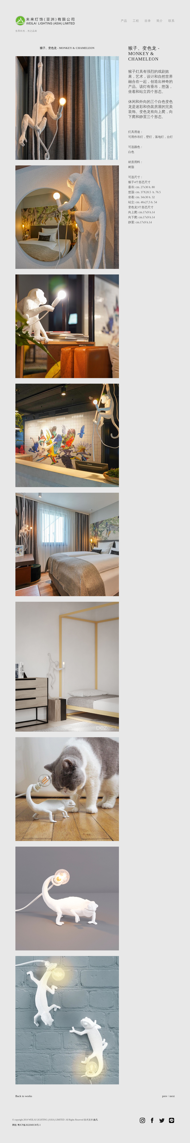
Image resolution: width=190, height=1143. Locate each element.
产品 (124, 20)
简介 (159, 20)
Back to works (23, 1096)
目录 (148, 20)
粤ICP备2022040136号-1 (29, 1125)
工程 (136, 20)
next (172, 1096)
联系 (171, 20)
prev (164, 1096)
